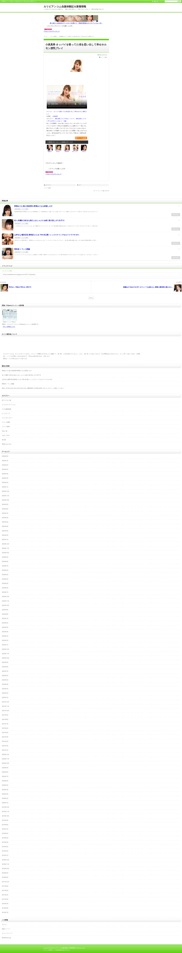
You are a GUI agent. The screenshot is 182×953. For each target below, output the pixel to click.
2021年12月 (5, 702)
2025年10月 (5, 500)
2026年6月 (5, 465)
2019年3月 (5, 846)
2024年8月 (5, 561)
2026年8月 (5, 456)
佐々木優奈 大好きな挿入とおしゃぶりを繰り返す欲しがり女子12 (39, 220)
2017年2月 (5, 899)
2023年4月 (5, 631)
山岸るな (84, 151)
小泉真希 (55, 116)
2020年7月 (5, 776)
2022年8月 (5, 666)
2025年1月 (5, 539)
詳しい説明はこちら (9, 326)
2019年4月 (5, 842)
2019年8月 (5, 824)
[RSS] (152, 1)
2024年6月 (5, 570)
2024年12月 (5, 544)
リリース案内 (104, 57)
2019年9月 (5, 820)
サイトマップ (161, 1)
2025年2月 (5, 535)
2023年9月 (5, 610)
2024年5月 (5, 574)
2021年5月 (5, 732)
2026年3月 (5, 478)
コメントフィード (7, 933)
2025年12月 (5, 491)
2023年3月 (5, 636)
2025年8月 (5, 509)
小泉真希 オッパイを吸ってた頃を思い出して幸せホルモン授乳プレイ (76, 46)
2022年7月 (5, 671)
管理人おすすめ (6, 444)
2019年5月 (5, 838)
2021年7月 (5, 724)
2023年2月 (5, 640)
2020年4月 (5, 789)
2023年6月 (5, 623)
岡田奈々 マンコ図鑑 (22, 249)
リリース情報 (6, 422)
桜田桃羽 (67, 151)
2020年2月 (5, 798)
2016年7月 (5, 912)
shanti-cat (106, 190)
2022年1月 (5, 697)
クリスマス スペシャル (8, 404)
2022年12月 (5, 649)
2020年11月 (5, 759)
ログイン (4, 924)
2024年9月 (5, 557)
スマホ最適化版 (6, 409)
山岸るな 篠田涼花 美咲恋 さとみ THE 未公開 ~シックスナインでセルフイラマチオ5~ (46, 235)
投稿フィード (6, 929)
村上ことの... (75, 151)
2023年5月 (5, 627)
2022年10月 (5, 658)
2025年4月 (5, 526)
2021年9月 (5, 715)
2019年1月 (5, 855)
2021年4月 (5, 737)
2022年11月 (5, 653)
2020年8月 (5, 772)
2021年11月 (5, 706)
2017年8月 (5, 886)
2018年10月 (5, 868)
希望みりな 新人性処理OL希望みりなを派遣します (33, 206)
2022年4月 (5, 684)
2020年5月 (5, 785)
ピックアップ (6, 413)
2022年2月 (5, 693)
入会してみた (6, 435)
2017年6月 (5, 890)
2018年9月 (5, 873)
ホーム (91, 297)
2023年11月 (5, 601)
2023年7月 (5, 618)
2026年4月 (5, 474)
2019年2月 (5, 851)
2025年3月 (5, 531)
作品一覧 (4, 431)
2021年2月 (5, 746)
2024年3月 (5, 583)
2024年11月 (5, 548)
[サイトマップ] (157, 1)
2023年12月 (5, 596)
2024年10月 (5, 552)
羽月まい (58, 151)
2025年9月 (5, 504)
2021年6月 (5, 728)
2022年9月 (5, 662)
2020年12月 (5, 754)
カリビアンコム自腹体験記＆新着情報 (65, 6)
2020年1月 (5, 803)
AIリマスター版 (6, 400)
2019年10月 (5, 816)
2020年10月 (5, 763)
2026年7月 (5, 460)
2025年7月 (5, 513)
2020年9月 (5, 767)
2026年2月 (5, 482)
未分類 (4, 440)
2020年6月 (5, 781)
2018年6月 (5, 877)
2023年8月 (5, 614)
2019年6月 (5, 833)
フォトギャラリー (7, 418)
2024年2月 (5, 588)
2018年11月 (5, 864)
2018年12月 (5, 860)
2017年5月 (5, 895)
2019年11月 (5, 811)
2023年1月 (5, 645)
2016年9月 (5, 903)
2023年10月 (5, 605)
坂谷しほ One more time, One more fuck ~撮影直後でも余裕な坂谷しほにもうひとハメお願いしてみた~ (33, 388)
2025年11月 (5, 495)
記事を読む (175, 214)
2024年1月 (5, 592)
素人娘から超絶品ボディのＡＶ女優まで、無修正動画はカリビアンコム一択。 (76, 23)
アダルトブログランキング (52, 31)
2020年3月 (5, 794)
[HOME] (155, 1)
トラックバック (98, 190)
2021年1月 (5, 750)
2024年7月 (5, 566)
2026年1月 (5, 487)
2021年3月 (5, 741)
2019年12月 (5, 807)
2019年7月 (5, 829)
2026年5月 (5, 469)
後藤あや (50, 151)
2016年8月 (5, 908)
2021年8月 (5, 719)
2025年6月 (5, 517)
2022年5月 (5, 680)
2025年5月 (5, 522)
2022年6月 (5, 675)
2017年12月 (5, 882)
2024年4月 (5, 579)
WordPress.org (6, 937)
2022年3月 (5, 688)
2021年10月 (5, 710)
